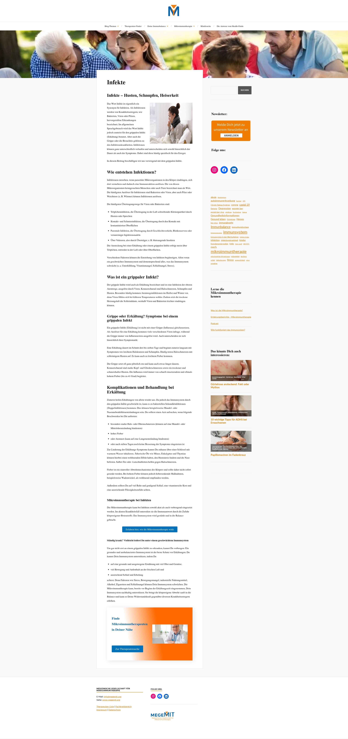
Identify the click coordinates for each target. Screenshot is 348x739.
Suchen (245, 90)
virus (248, 260)
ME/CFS (246, 244)
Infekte (116, 82)
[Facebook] (224, 170)
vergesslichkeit (240, 260)
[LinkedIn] (234, 170)
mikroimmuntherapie (228, 252)
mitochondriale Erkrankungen (220, 256)
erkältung (228, 212)
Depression (224, 208)
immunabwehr (226, 223)
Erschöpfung (237, 212)
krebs (231, 244)
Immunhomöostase (240, 227)
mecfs (214, 247)
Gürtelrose (231, 219)
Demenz (214, 209)
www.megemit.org (111, 700)
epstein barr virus (217, 212)
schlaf (213, 260)
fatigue (244, 212)
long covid (238, 244)
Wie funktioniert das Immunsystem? (228, 330)
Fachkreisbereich (124, 707)
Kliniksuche (206, 26)
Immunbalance (221, 227)
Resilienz (244, 256)
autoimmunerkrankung (223, 200)
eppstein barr (237, 209)
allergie (213, 197)
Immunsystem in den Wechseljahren (225, 237)
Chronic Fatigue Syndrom (220, 205)
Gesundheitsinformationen (225, 215)
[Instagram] (214, 170)
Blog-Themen (110, 26)
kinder (242, 240)
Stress (230, 260)
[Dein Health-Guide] (174, 10)
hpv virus (214, 223)
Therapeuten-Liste (105, 707)
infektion (215, 240)
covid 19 (244, 204)
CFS (244, 201)
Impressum (102, 710)
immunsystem (235, 232)
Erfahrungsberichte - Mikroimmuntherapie (231, 317)
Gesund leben (218, 219)
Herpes (240, 219)
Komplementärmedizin (219, 244)
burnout (238, 201)
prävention (235, 257)
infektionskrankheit (229, 240)
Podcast (214, 323)
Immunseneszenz (216, 233)
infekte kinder (244, 237)
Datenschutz (114, 710)
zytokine (214, 264)
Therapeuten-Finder (133, 26)
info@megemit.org (112, 697)
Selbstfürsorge (221, 260)
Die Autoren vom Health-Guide (230, 26)
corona (234, 205)
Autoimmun (222, 197)
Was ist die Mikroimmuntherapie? (227, 310)
